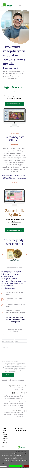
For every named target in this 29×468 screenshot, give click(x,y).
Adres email (18, 335)
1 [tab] (12, 182)
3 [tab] (16, 182)
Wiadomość (5, 347)
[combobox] (21, 344)
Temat (16, 341)
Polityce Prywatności (19, 380)
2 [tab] (14, 182)
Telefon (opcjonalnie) (7, 341)
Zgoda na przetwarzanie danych (10, 361)
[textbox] (21, 344)
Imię (3, 335)
